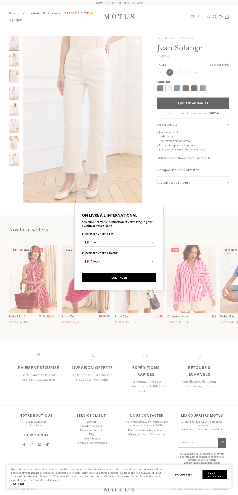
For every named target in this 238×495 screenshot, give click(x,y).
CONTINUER (119, 277)
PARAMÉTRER (183, 474)
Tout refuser (17, 483)
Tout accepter (214, 474)
